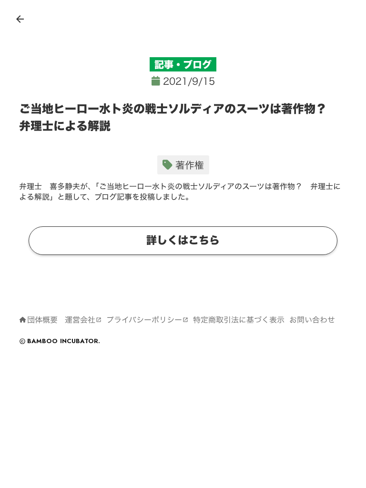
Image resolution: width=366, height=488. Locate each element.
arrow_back (20, 19)
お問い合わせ (312, 320)
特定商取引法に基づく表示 (239, 320)
